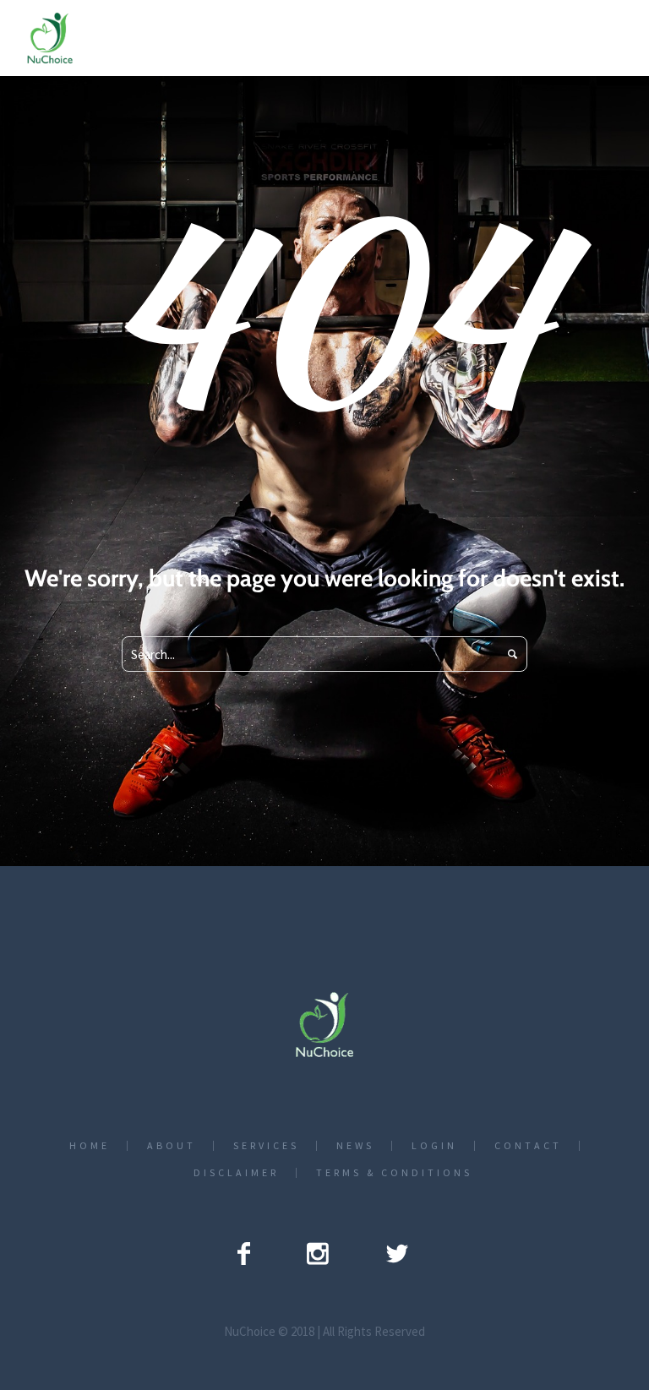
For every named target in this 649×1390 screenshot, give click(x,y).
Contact (528, 1146)
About (171, 1146)
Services (266, 1146)
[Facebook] (243, 1253)
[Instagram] (318, 1253)
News (355, 1146)
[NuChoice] (324, 1024)
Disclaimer (236, 1173)
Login (434, 1146)
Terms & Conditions (394, 1173)
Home (89, 1146)
